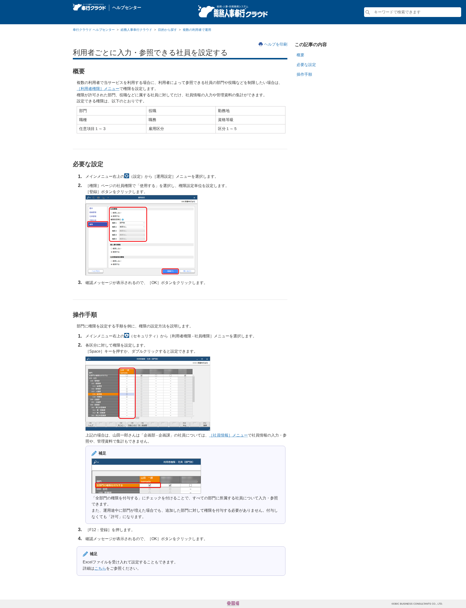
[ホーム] (89, 5)
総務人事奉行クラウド (136, 30)
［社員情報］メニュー (228, 435)
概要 (300, 55)
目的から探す (167, 30)
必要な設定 (306, 65)
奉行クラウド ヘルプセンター (94, 30)
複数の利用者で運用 (197, 30)
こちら (100, 568)
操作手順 (304, 74)
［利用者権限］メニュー (98, 89)
